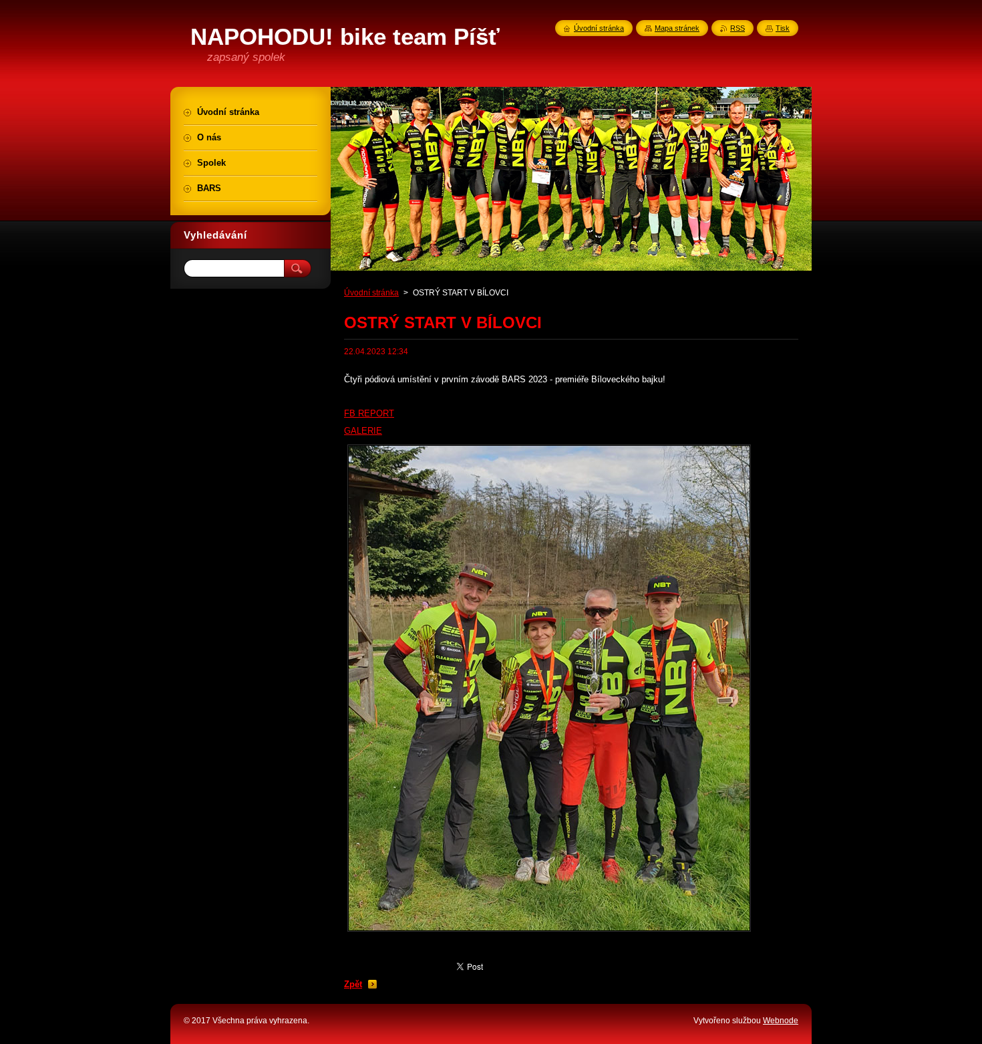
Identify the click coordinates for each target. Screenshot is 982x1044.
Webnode (780, 1021)
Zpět (353, 984)
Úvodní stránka (371, 293)
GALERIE (363, 431)
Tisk (783, 28)
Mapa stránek (677, 28)
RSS (737, 28)
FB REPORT (369, 413)
